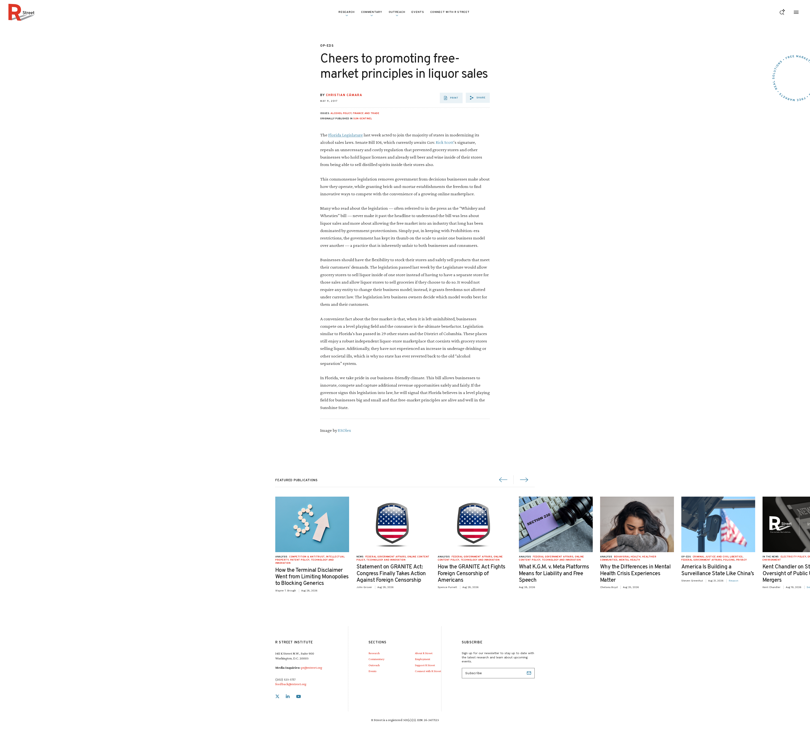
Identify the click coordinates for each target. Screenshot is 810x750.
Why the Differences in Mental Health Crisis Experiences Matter (635, 574)
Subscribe (529, 673)
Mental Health (629, 559)
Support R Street (425, 665)
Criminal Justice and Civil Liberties (718, 556)
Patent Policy (299, 559)
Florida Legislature (345, 134)
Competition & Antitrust (307, 556)
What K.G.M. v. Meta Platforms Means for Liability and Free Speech (554, 574)
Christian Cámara (344, 95)
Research (374, 653)
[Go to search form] (782, 12)
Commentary (376, 659)
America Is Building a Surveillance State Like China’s (717, 570)
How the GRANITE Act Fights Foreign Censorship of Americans (471, 574)
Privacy (741, 559)
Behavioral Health (627, 556)
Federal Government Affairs (385, 556)
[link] (277, 697)
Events (418, 12)
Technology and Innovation (385, 559)
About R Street (423, 653)
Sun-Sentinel (362, 118)
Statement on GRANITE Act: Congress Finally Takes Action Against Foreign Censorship (391, 574)
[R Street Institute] (21, 12)
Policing (728, 559)
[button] (478, 98)
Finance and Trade (366, 113)
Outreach (397, 12)
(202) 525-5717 (285, 679)
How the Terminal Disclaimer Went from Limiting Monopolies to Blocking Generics (312, 577)
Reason (733, 580)
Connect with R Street (450, 12)
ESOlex (344, 430)
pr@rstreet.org (311, 667)
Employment (422, 659)
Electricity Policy (793, 556)
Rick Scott (445, 142)
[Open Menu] (796, 12)
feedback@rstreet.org (290, 684)
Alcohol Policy (341, 113)
